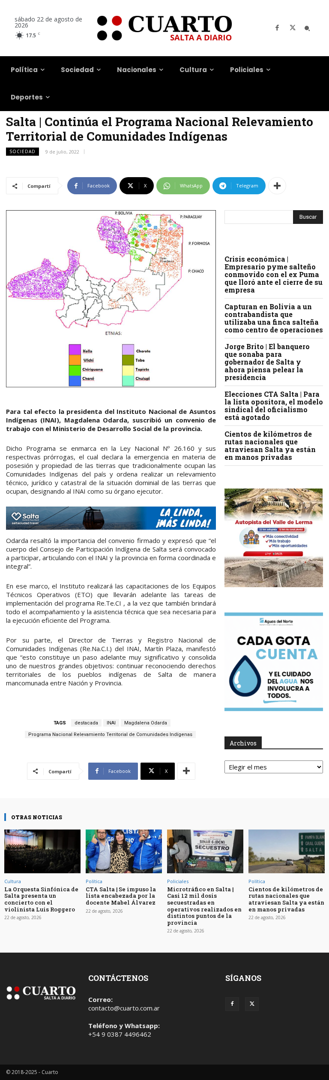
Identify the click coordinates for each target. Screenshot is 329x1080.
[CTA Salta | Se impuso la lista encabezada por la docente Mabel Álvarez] (124, 851)
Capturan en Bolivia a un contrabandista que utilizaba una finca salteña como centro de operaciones (273, 318)
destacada (86, 723)
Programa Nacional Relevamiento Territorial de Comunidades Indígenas (110, 734)
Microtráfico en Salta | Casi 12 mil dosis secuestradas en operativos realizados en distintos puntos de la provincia (204, 905)
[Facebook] (277, 28)
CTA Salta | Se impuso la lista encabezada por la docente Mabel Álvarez (121, 895)
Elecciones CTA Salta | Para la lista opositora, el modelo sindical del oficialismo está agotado (273, 405)
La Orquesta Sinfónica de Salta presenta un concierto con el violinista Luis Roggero (41, 899)
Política (94, 881)
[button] (307, 28)
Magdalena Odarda (145, 723)
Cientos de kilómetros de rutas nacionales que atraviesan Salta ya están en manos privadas (270, 445)
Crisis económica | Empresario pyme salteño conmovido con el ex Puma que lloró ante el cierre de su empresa (273, 274)
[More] (277, 185)
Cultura (12, 881)
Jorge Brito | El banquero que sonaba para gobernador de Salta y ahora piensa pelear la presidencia (267, 362)
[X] (292, 28)
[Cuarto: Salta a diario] (164, 28)
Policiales (177, 881)
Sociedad (22, 151)
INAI (111, 723)
